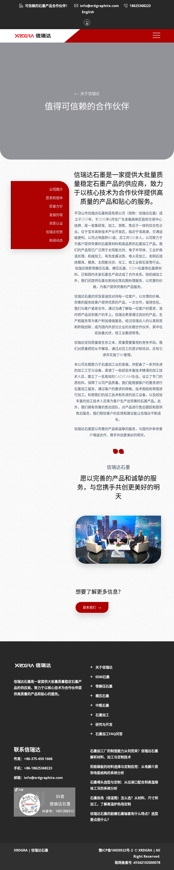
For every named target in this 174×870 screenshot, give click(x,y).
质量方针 (56, 206)
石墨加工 (102, 715)
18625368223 (140, 5)
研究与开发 (103, 724)
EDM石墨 (102, 677)
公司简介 (56, 189)
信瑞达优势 (54, 232)
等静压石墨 (103, 686)
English (88, 12)
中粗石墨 (102, 705)
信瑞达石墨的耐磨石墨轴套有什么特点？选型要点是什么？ (124, 816)
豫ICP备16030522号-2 (116, 850)
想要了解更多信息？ (99, 592)
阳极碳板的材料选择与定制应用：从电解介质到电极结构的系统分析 (124, 769)
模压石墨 (102, 695)
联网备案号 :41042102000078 (137, 862)
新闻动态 (56, 240)
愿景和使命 (54, 198)
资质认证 (56, 223)
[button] (118, 539)
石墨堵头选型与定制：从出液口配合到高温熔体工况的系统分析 (124, 785)
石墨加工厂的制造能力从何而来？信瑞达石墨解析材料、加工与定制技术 (124, 754)
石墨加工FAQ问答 (109, 734)
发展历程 (56, 215)
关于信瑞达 (103, 667)
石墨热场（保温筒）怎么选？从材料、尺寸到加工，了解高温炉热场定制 (124, 801)
